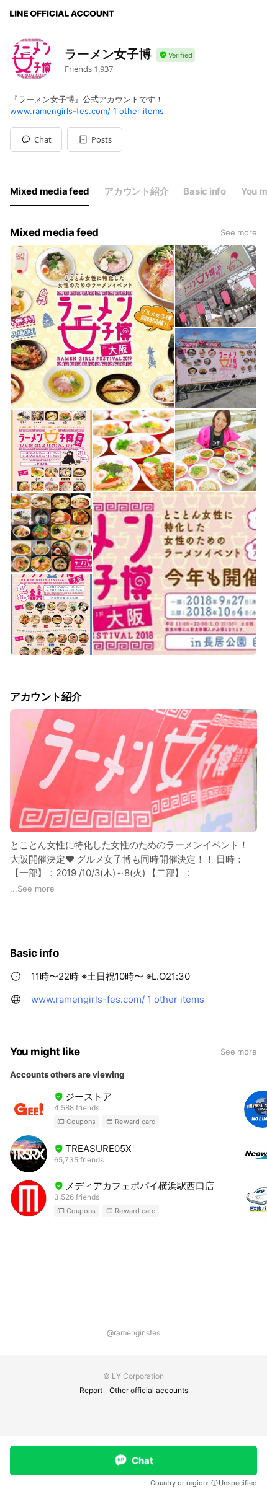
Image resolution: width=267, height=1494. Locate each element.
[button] (94, 139)
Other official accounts (148, 1390)
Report (90, 1390)
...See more (32, 889)
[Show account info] (175, 55)
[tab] (49, 191)
